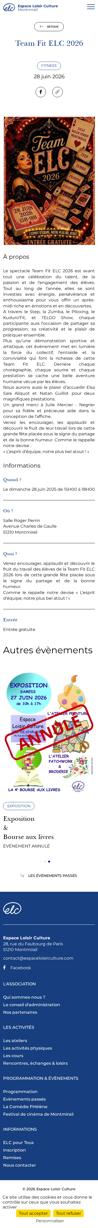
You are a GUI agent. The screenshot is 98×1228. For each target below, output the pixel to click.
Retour (52, 26)
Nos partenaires (20, 1012)
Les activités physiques (27, 1048)
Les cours (13, 1055)
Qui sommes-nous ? (24, 997)
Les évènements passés (52, 875)
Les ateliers (15, 1040)
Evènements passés (24, 1099)
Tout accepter (33, 1213)
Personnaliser (50, 1220)
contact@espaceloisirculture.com (38, 958)
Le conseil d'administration (31, 1004)
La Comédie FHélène (25, 1106)
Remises (12, 1157)
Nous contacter (19, 1165)
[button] (40, 861)
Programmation (20, 1091)
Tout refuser (68, 1213)
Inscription (14, 1150)
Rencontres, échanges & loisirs (35, 1063)
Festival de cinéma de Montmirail (38, 1114)
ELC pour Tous (18, 1142)
